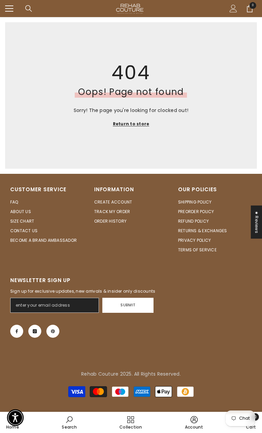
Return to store (131, 124)
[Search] (29, 8)
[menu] (9, 8)
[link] (69, 422)
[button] (15, 417)
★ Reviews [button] (257, 222)
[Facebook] (16, 331)
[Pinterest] (52, 331)
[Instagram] (34, 331)
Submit (127, 305)
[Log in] (233, 8)
